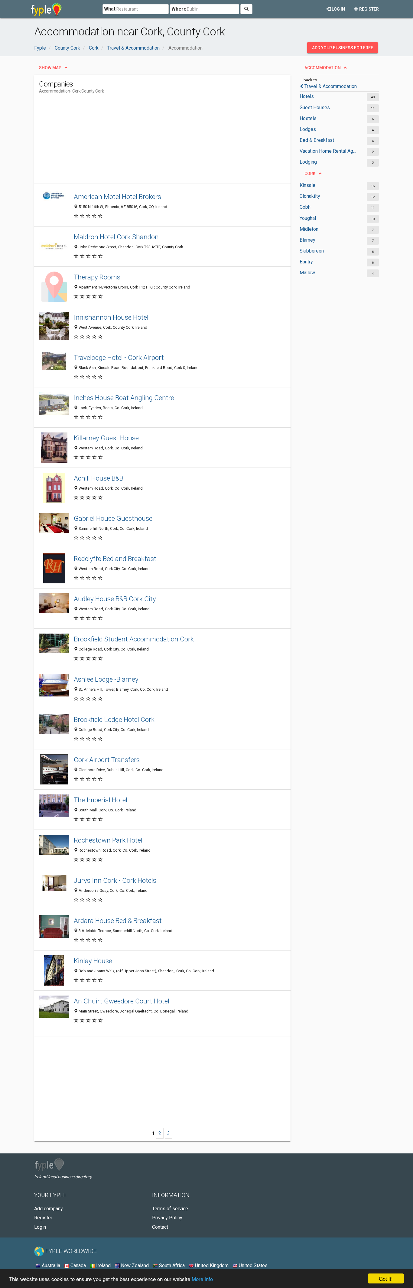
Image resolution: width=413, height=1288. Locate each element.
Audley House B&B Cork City (115, 599)
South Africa (171, 1265)
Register (368, 9)
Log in (338, 9)
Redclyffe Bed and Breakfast (115, 558)
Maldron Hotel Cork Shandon (116, 237)
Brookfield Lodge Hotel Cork (114, 719)
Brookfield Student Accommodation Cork (134, 639)
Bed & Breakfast (317, 140)
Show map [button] (50, 67)
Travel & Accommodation (330, 86)
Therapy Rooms (97, 277)
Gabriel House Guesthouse (113, 518)
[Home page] (46, 9)
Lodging (308, 162)
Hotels (307, 96)
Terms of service (170, 1208)
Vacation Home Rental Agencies (328, 151)
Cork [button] (310, 173)
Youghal (308, 218)
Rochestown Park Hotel (108, 840)
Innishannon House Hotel (111, 317)
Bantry (306, 262)
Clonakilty (310, 196)
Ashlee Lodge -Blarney (106, 679)
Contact (160, 1227)
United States (253, 1265)
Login (40, 1227)
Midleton (309, 229)
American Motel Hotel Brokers (117, 197)
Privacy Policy (167, 1218)
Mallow (307, 273)
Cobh (305, 207)
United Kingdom (211, 1265)
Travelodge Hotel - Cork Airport (119, 357)
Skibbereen (312, 251)
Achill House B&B (98, 478)
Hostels (308, 118)
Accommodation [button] (322, 67)
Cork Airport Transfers (107, 760)
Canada (77, 1265)
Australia (50, 1265)
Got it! (386, 1278)
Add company (48, 1208)
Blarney (307, 240)
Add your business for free (342, 47)
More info (202, 1279)
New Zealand (134, 1265)
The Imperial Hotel (100, 800)
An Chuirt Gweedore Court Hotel (121, 1001)
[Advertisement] (149, 141)
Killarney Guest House (106, 438)
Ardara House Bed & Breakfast (118, 920)
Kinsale (307, 185)
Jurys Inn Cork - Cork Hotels (115, 880)
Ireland (103, 1265)
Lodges (308, 129)
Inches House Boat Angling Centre (124, 398)
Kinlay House (93, 961)
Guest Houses (315, 107)
